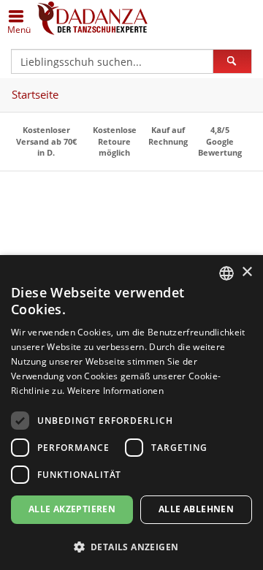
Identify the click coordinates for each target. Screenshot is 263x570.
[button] (131, 546)
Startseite (35, 94)
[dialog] (131, 412)
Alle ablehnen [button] (196, 509)
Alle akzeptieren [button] (71, 509)
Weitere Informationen (115, 390)
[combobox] (226, 273)
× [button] (246, 272)
